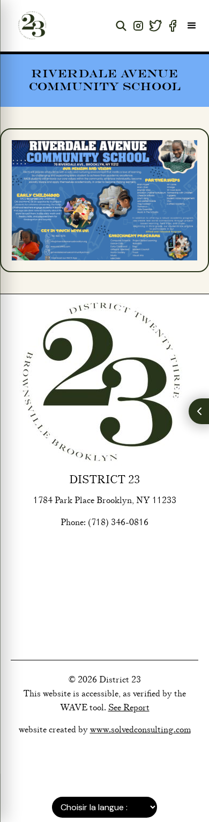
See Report (129, 707)
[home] (29, 26)
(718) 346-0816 (118, 522)
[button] (191, 25)
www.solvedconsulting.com (140, 729)
